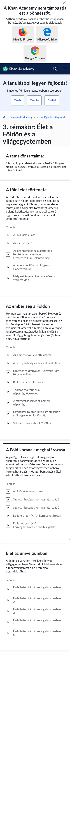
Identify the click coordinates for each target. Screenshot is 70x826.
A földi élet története (26, 190)
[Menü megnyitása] (65, 69)
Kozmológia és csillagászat (51, 117)
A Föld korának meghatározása (35, 450)
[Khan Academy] (17, 69)
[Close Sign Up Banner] (63, 81)
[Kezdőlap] (4, 117)
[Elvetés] (64, 3)
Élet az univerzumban (26, 553)
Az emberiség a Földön (28, 306)
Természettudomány (21, 117)
